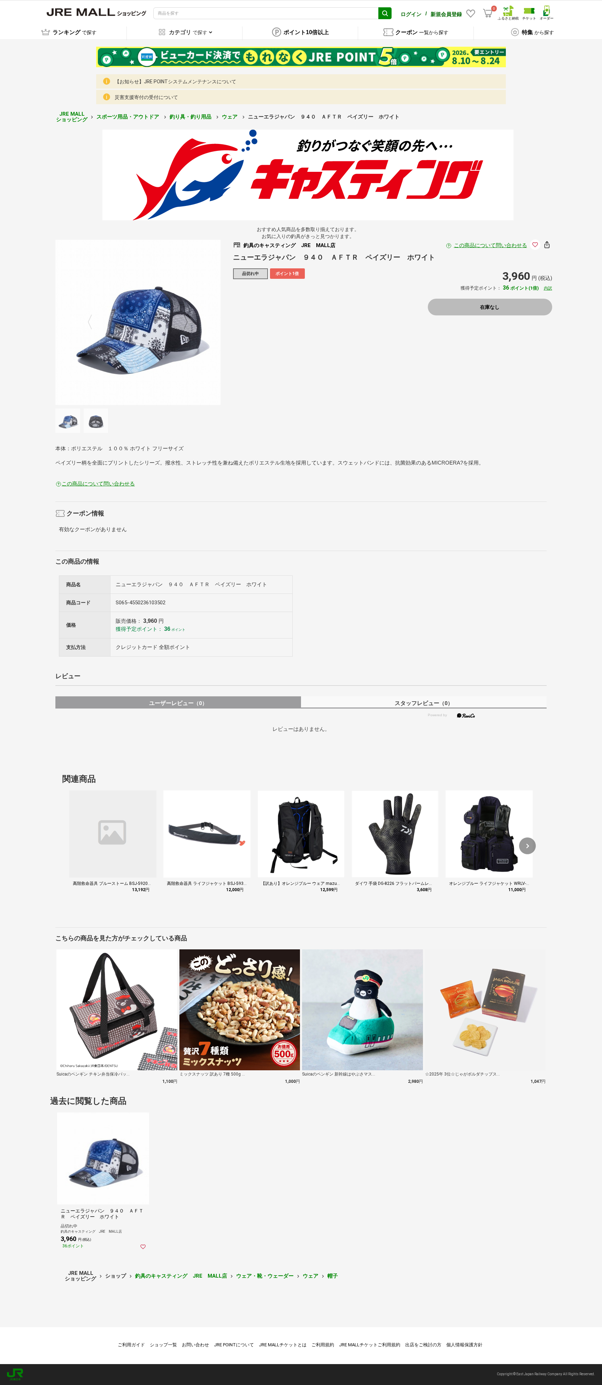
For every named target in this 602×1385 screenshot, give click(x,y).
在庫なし (490, 307)
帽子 (332, 1276)
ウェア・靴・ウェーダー (265, 1276)
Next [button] (181, 322)
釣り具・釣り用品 (191, 117)
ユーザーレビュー (178, 703)
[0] (488, 13)
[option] (138, 322)
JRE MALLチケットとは (283, 1344)
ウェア (230, 117)
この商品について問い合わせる (490, 245)
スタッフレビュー (424, 703)
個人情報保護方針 (464, 1344)
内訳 (548, 288)
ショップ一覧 (163, 1344)
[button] (527, 846)
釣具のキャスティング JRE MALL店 (181, 1276)
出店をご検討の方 (423, 1344)
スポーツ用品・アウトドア (129, 117)
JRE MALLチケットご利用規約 (369, 1344)
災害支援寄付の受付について (146, 97)
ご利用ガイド (131, 1344)
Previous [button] (94, 322)
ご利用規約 (322, 1344)
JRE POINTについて (234, 1344)
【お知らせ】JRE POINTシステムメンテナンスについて (175, 81)
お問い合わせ (195, 1344)
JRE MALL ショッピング (71, 117)
